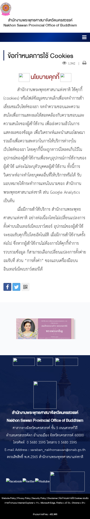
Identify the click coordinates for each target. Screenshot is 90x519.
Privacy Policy (24, 498)
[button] (84, 38)
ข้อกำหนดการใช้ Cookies (70, 498)
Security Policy (39, 498)
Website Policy (9, 498)
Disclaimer (53, 498)
